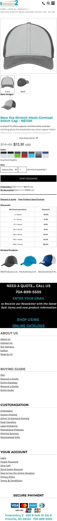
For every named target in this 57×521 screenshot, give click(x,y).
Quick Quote (7, 390)
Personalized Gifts (10, 437)
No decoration (7, 190)
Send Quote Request (11, 469)
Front (7, 91)
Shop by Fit (6, 354)
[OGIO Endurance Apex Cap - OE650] (9, 261)
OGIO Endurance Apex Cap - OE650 (16, 272)
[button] (48, 3)
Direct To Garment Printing (14, 418)
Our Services (7, 346)
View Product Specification (31, 199)
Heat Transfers (8, 422)
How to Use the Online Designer (17, 473)
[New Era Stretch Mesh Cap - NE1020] (47, 261)
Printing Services (9, 433)
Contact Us (6, 343)
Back (23, 91)
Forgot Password (9, 461)
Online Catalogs (8, 382)
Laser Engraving (8, 426)
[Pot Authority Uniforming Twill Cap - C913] (28, 261)
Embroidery (6, 187)
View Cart (5, 465)
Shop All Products (18, 9)
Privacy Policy (7, 476)
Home (3, 9)
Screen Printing (8, 414)
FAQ (2, 375)
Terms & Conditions (11, 480)
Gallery (4, 350)
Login (3, 458)
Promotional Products (12, 429)
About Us (5, 339)
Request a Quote (9, 378)
